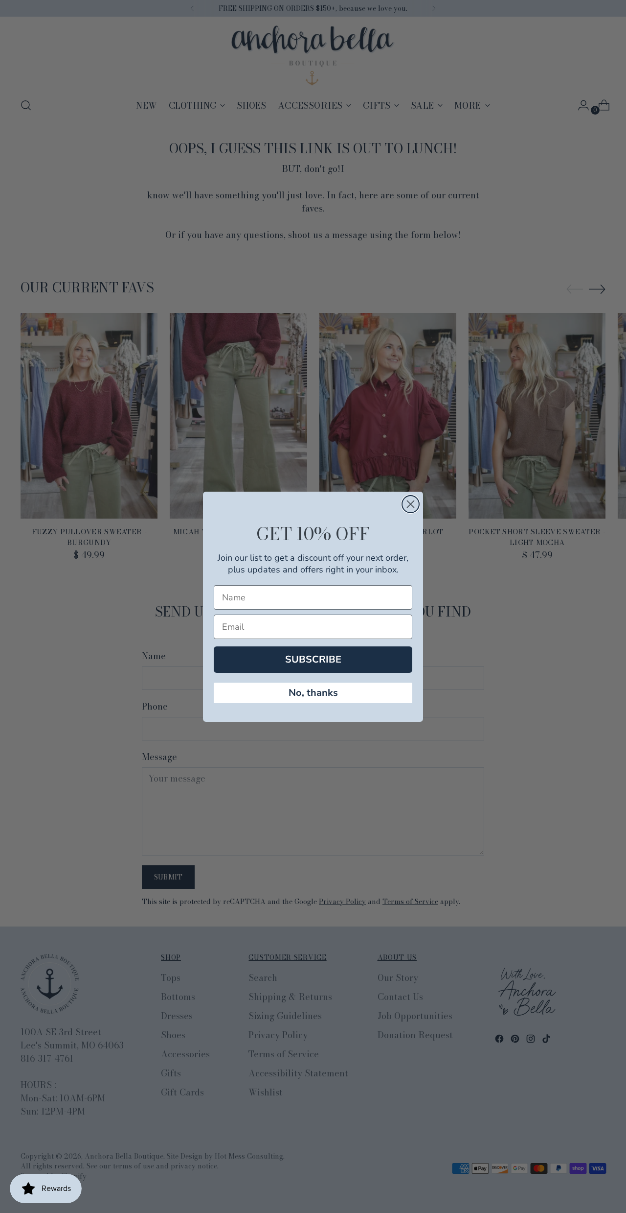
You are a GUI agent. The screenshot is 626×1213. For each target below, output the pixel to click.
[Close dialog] (410, 504)
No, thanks (313, 692)
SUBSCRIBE (313, 659)
